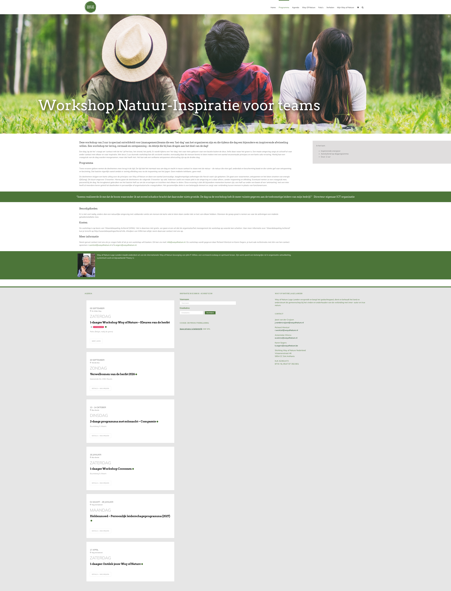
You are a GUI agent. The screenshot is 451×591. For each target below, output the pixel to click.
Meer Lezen (96, 341)
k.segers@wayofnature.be (286, 345)
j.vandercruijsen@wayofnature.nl (289, 322)
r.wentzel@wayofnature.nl (99, 245)
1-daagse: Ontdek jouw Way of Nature (115, 564)
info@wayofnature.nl (176, 242)
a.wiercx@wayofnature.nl (286, 338)
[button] (363, 7)
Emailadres (185, 308)
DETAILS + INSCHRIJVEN (100, 388)
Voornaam (184, 299)
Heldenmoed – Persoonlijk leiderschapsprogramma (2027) (130, 516)
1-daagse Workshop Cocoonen (111, 468)
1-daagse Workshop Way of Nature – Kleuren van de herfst (130, 322)
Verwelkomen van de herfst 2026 (112, 374)
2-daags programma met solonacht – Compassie (123, 421)
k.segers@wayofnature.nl (125, 245)
